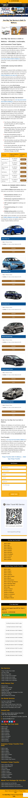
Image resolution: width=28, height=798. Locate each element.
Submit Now (14, 494)
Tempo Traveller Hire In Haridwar (9, 678)
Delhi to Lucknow (8, 556)
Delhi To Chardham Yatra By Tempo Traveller (12, 705)
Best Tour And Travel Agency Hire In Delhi (11, 707)
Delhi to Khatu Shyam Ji (9, 585)
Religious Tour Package (7, 687)
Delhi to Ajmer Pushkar (9, 576)
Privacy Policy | (22, 791)
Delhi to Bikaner (7, 578)
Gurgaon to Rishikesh (9, 592)
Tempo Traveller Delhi (6, 702)
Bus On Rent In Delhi (6, 674)
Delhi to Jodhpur (7, 572)
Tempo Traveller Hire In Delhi (8, 670)
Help (15, 792)
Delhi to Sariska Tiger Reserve (11, 581)
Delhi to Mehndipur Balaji (9, 583)
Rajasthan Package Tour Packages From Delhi (12, 692)
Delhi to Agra (7, 545)
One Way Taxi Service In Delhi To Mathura (14, 630)
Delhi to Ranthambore (9, 580)
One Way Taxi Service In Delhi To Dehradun (14, 641)
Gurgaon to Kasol (8, 590)
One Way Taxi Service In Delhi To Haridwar (14, 637)
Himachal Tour (5, 686)
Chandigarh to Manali (9, 597)
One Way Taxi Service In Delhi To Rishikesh (14, 633)
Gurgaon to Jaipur (8, 596)
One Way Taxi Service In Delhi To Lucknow (14, 648)
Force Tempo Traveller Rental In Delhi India (11, 704)
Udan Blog (7, 794)
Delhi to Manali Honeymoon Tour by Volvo (11, 784)
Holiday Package (5, 690)
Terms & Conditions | (13, 791)
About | (6, 791)
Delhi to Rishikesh (8, 548)
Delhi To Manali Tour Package (8, 695)
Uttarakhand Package (6, 693)
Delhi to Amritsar (7, 559)
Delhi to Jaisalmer (8, 574)
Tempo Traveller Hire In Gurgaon (9, 675)
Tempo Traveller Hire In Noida (8, 677)
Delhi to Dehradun (8, 552)
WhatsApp (23, 159)
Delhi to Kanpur (7, 557)
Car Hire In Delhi (5, 672)
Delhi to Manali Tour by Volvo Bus (9, 783)
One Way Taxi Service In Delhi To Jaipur (14, 623)
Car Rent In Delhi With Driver (8, 701)
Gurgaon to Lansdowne (9, 594)
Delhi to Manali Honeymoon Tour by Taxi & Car (12, 786)
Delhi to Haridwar (8, 550)
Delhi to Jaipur (7, 543)
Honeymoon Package (6, 689)
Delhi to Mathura (7, 547)
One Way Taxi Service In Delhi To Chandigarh (14, 644)
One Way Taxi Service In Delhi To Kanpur (14, 651)
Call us (13, 251)
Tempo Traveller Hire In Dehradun (9, 680)
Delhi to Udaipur (7, 571)
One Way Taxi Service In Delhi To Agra (14, 626)
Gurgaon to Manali (8, 589)
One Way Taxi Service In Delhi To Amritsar (14, 655)
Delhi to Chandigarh (8, 554)
